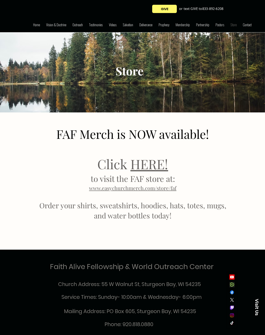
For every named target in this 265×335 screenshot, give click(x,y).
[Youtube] (232, 277)
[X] (232, 300)
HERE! (149, 164)
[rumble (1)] (232, 284)
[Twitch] (232, 307)
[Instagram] (232, 315)
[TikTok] (232, 322)
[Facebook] (232, 292)
